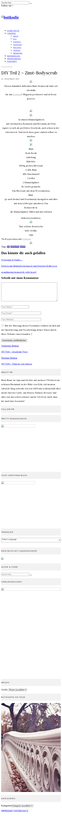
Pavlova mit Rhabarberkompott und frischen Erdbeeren (29, 266)
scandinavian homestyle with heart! (18, 272)
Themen (11, 33)
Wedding (18, 53)
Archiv (4, 689)
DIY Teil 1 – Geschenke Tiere (14, 352)
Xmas (22, 246)
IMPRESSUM (7, 810)
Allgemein (6, 66)
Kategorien (6, 805)
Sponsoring (14, 59)
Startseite (13, 31)
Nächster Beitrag (9, 358)
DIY (15, 39)
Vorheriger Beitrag (10, 346)
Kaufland (17, 94)
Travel (16, 50)
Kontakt (12, 61)
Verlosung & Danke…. (12, 259)
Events (17, 42)
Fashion (17, 45)
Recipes (17, 47)
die (8, 246)
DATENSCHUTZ (21, 810)
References (13, 56)
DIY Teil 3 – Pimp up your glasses (16, 364)
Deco (15, 36)
